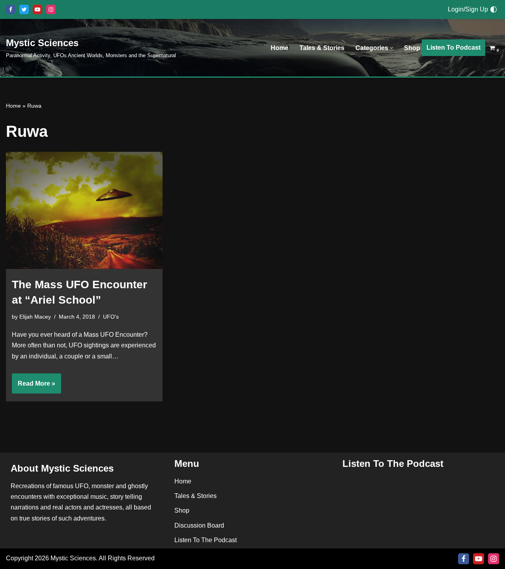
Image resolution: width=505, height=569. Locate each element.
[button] (391, 48)
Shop (412, 48)
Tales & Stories (321, 48)
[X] (24, 9)
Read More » (33, 387)
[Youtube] (37, 9)
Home (279, 48)
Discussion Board (199, 525)
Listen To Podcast (453, 47)
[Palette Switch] (493, 9)
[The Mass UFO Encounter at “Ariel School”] (84, 210)
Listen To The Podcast (205, 540)
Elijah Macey (35, 316)
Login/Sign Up (468, 9)
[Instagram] (51, 9)
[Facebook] (10, 9)
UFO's (111, 316)
